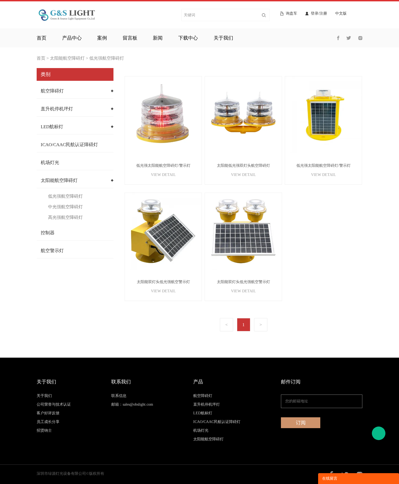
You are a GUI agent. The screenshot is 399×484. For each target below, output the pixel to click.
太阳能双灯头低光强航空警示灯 (163, 282)
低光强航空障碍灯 (106, 58)
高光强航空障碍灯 (65, 217)
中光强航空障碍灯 (65, 206)
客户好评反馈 (48, 413)
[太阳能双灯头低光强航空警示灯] (163, 231)
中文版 (341, 13)
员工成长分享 (48, 422)
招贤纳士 (44, 430)
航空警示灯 (52, 250)
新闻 (158, 38)
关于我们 (223, 38)
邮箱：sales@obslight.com (132, 404)
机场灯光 (50, 162)
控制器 (48, 232)
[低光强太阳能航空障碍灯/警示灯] (163, 114)
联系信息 (118, 396)
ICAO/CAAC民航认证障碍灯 (69, 144)
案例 (102, 38)
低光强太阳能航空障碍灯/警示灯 (163, 166)
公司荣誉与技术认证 (54, 404)
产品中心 (72, 38)
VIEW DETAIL (163, 175)
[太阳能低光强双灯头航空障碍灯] (243, 114)
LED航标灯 (52, 126)
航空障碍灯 (52, 91)
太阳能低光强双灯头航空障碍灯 (243, 166)
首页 (41, 38)
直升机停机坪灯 (57, 108)
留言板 (130, 38)
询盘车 (291, 13)
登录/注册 (319, 13)
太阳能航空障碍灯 (67, 58)
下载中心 (188, 38)
